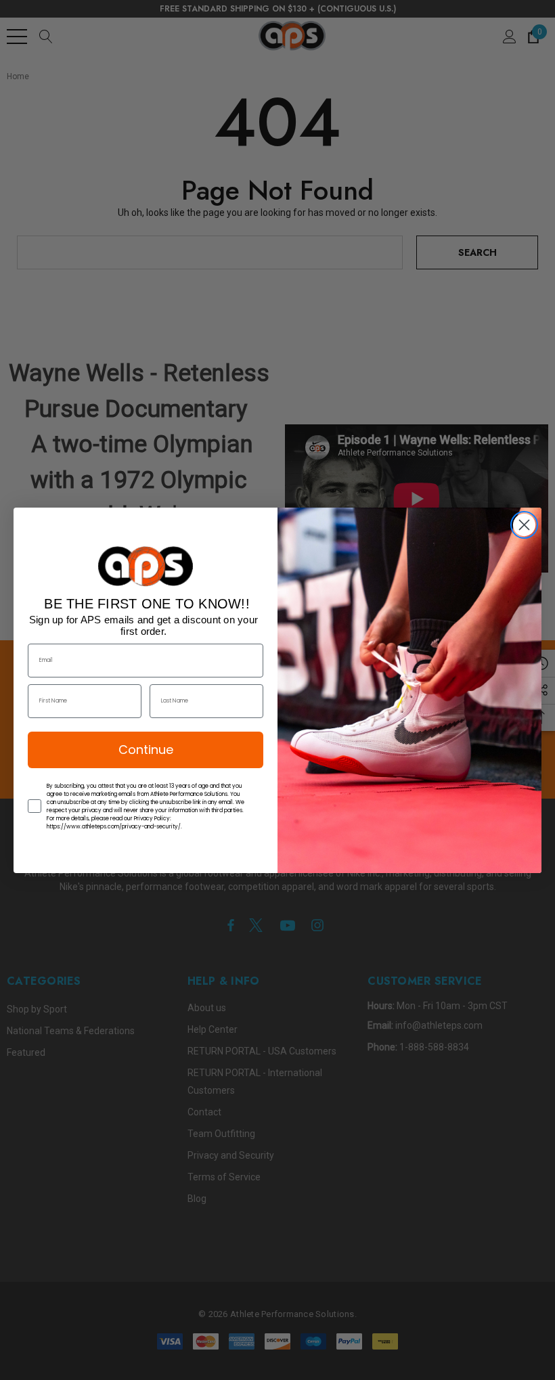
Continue (145, 749)
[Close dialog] (524, 525)
